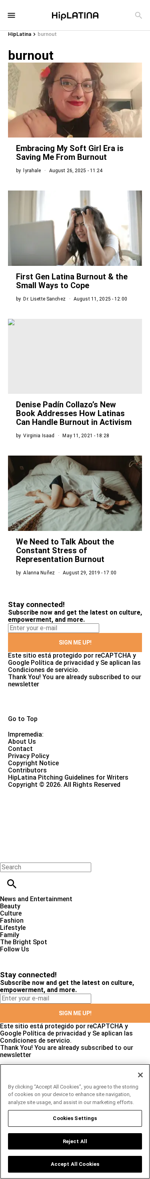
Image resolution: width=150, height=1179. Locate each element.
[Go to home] (75, 701)
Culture (11, 913)
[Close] (140, 1075)
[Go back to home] (61, 817)
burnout (47, 34)
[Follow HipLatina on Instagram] (48, 956)
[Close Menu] (9, 854)
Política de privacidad (62, 662)
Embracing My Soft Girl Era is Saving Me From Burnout (70, 152)
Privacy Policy (28, 756)
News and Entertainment (36, 899)
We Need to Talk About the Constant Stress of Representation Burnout (65, 550)
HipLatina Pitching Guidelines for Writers (68, 777)
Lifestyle (13, 927)
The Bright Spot (23, 942)
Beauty (10, 906)
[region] (75, 1121)
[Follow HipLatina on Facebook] (10, 956)
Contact (20, 749)
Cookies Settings (75, 1118)
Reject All (75, 1141)
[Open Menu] (11, 15)
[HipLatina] (75, 15)
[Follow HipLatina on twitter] (29, 956)
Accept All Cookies (75, 1164)
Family (9, 935)
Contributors (27, 770)
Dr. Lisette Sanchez (44, 299)
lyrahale (32, 170)
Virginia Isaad (38, 435)
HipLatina (19, 34)
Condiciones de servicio (43, 670)
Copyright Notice (33, 763)
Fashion (12, 920)
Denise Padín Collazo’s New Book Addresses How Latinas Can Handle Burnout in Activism (74, 413)
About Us (22, 741)
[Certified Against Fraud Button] (36, 792)
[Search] (139, 15)
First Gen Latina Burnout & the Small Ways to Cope (72, 281)
